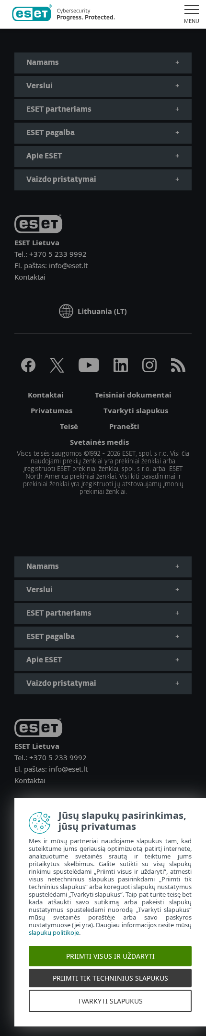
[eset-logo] (38, 225)
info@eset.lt (68, 265)
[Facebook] (28, 369)
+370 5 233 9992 (58, 254)
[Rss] (178, 369)
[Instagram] (149, 369)
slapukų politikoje (54, 932)
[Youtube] (89, 369)
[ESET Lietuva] (63, 14)
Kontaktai (30, 277)
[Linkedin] (120, 369)
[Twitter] (57, 369)
